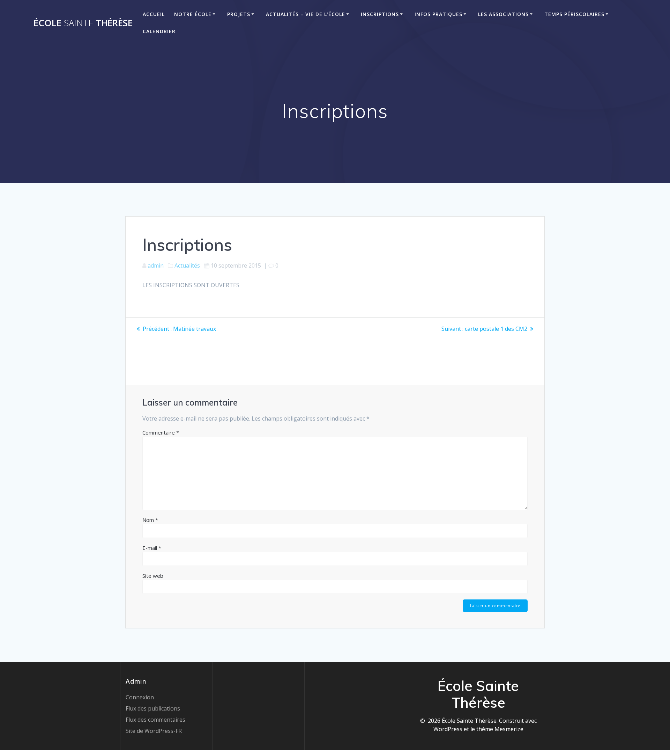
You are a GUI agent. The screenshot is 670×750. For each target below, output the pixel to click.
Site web (152, 575)
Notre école (192, 14)
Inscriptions (380, 14)
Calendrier (159, 31)
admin (156, 265)
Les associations (503, 14)
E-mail (151, 547)
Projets (238, 14)
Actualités (187, 265)
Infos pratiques (438, 14)
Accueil (154, 14)
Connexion (140, 697)
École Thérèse (83, 23)
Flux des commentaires (155, 719)
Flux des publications (153, 708)
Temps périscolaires (574, 14)
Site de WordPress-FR (154, 731)
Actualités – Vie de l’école (305, 14)
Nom (150, 519)
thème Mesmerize (499, 729)
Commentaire (160, 432)
